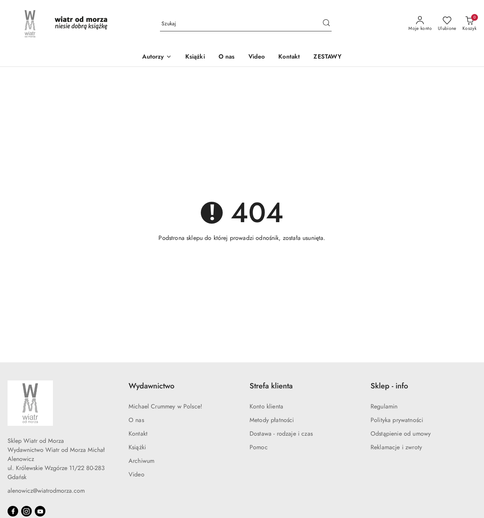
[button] (156, 57)
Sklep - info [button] (389, 385)
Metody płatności (272, 420)
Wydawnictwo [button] (151, 385)
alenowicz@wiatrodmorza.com (46, 490)
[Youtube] (40, 511)
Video (136, 474)
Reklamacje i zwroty (396, 447)
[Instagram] (26, 511)
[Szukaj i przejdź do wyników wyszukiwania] (326, 23)
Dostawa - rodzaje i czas (281, 433)
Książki (137, 447)
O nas (136, 420)
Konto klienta (266, 406)
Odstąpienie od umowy (401, 433)
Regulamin (384, 406)
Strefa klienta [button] (271, 385)
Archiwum (141, 460)
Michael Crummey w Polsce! (165, 406)
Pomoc (259, 447)
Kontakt (138, 433)
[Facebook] (13, 511)
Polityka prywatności (397, 420)
